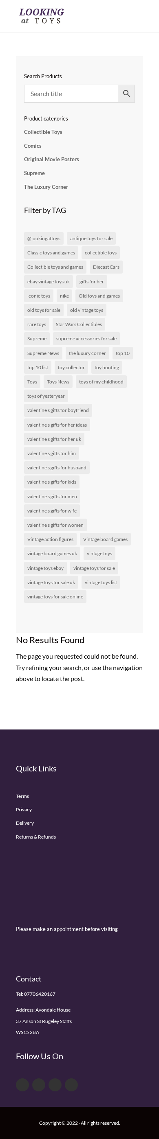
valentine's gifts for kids (51, 482)
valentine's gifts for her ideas (57, 425)
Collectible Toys (43, 132)
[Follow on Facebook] (22, 1084)
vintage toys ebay (45, 568)
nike (64, 296)
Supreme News (43, 353)
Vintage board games (105, 539)
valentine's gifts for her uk (54, 439)
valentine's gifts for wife (52, 511)
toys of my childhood (101, 382)
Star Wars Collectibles (79, 324)
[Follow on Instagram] (71, 1084)
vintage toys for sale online (55, 597)
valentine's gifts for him (51, 453)
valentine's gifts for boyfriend (58, 410)
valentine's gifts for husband (56, 467)
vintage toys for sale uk (51, 582)
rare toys (36, 324)
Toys (32, 382)
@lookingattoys (43, 238)
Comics (33, 145)
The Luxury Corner (46, 187)
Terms (22, 796)
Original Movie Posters (51, 159)
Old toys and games (99, 296)
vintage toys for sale (94, 568)
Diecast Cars (106, 267)
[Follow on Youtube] (55, 1084)
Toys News (58, 382)
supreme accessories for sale (86, 338)
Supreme (34, 173)
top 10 (123, 353)
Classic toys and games (51, 253)
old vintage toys (86, 310)
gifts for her (92, 281)
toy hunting (107, 367)
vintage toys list (101, 582)
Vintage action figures (50, 539)
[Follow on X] (38, 1084)
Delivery (25, 823)
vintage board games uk (52, 553)
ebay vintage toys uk (48, 281)
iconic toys (38, 296)
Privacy (24, 809)
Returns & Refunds (36, 837)
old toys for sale (43, 310)
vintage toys (99, 553)
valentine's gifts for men (52, 496)
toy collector (71, 367)
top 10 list (37, 367)
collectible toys (101, 253)
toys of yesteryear (46, 396)
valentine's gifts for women (55, 525)
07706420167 (39, 994)
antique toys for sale (91, 238)
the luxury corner (87, 353)
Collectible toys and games (55, 267)
